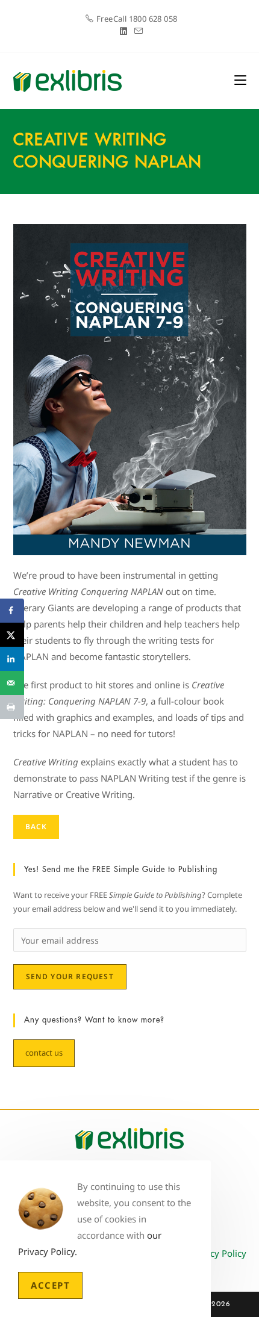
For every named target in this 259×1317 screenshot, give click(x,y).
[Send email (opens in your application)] (137, 31)
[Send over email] (12, 683)
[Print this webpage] (12, 707)
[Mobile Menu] (240, 80)
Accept (50, 1285)
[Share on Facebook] (12, 611)
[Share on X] (12, 635)
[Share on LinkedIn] (12, 659)
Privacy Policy (217, 1253)
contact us (44, 1052)
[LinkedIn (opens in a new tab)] (123, 31)
